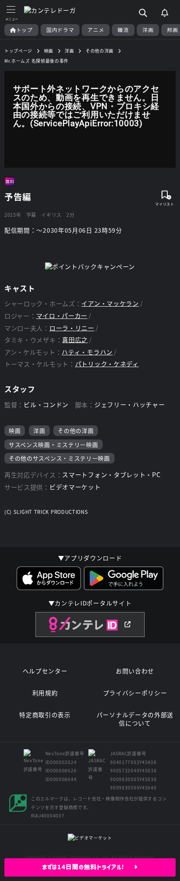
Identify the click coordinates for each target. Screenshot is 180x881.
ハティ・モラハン (87, 352)
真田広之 (75, 340)
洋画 (147, 29)
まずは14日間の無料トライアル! (88, 867)
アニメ (95, 29)
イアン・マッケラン (109, 303)
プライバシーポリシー (135, 693)
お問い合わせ (135, 671)
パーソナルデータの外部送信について (135, 719)
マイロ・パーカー (62, 315)
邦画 (172, 29)
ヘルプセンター (45, 671)
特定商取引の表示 (45, 715)
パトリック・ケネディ (107, 364)
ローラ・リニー (71, 328)
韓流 (123, 29)
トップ (24, 29)
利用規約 (45, 693)
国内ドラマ (60, 29)
